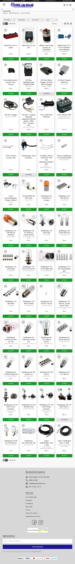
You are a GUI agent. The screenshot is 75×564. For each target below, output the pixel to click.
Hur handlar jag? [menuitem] (31, 497)
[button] (4, 4)
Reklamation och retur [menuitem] (33, 516)
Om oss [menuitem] (28, 510)
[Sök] (73, 9)
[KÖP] (11, 58)
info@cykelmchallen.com (37, 483)
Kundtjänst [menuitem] (29, 503)
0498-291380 (33, 480)
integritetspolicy (36, 551)
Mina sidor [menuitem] (29, 507)
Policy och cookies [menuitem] (32, 513)
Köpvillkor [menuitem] (29, 500)
